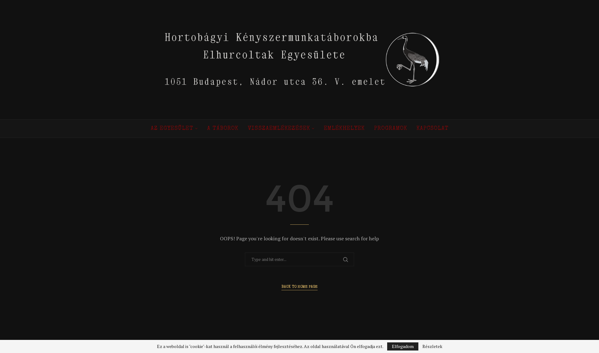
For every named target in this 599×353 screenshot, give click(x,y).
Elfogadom (403, 346)
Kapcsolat (432, 128)
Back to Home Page (299, 287)
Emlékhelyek (344, 128)
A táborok (222, 128)
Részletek (432, 346)
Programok (390, 128)
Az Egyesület (172, 128)
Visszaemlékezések (279, 128)
